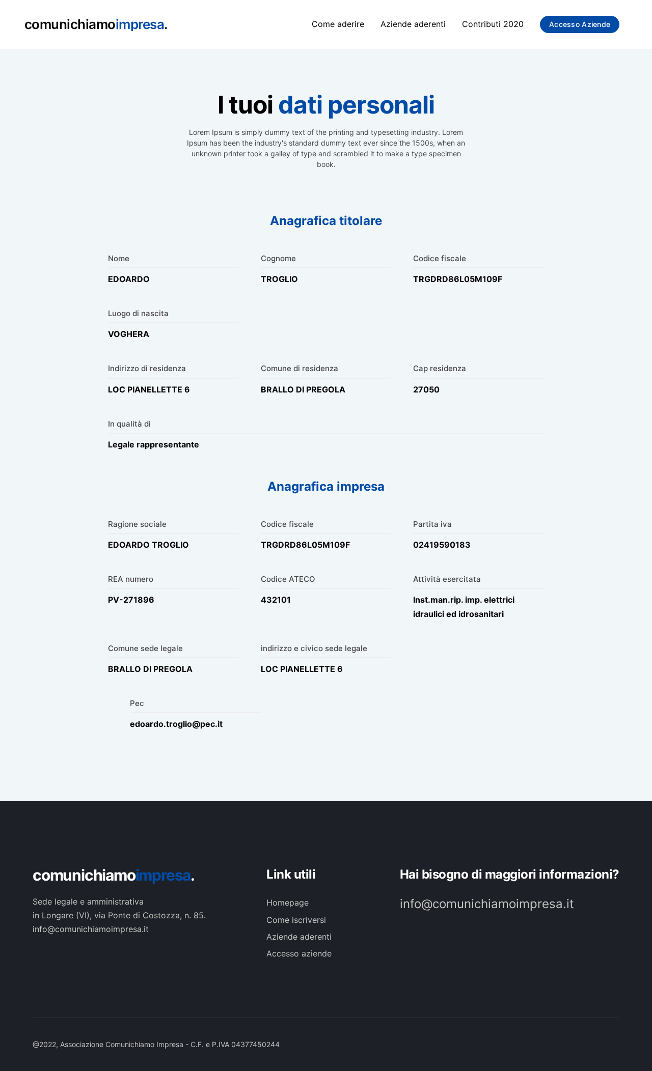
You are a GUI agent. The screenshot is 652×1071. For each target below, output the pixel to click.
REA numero (130, 579)
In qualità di (129, 424)
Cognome (278, 258)
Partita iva (432, 524)
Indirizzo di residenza (147, 368)
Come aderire (338, 24)
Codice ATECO (288, 579)
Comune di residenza (299, 368)
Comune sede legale (145, 648)
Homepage (287, 902)
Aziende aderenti (413, 24)
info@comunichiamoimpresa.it (487, 903)
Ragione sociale (137, 524)
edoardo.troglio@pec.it (176, 724)
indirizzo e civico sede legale (314, 648)
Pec (137, 703)
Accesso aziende (579, 24)
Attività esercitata (447, 579)
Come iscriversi (296, 920)
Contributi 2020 (493, 24)
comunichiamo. (114, 875)
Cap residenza (439, 368)
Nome (118, 258)
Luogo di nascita (138, 313)
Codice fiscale (439, 258)
